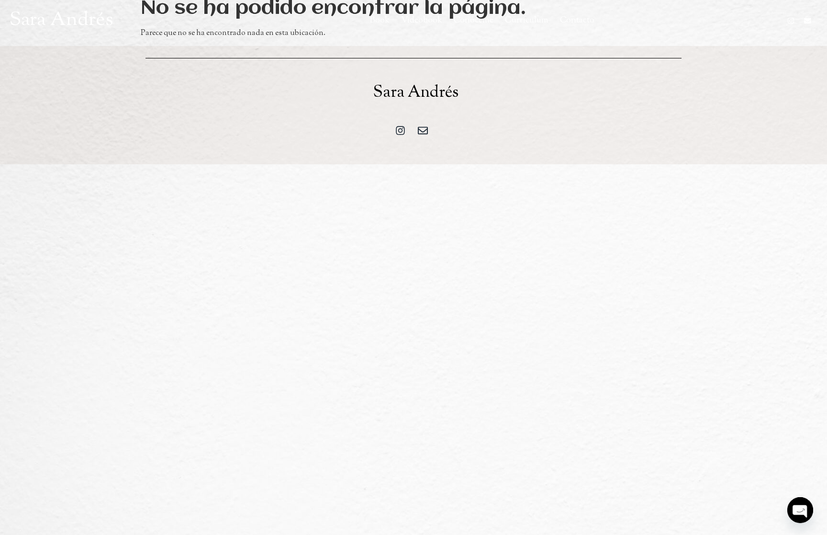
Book (380, 20)
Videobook (421, 20)
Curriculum (526, 20)
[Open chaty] (800, 510)
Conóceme (473, 20)
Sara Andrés (61, 20)
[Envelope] (807, 20)
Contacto (577, 20)
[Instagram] (790, 20)
